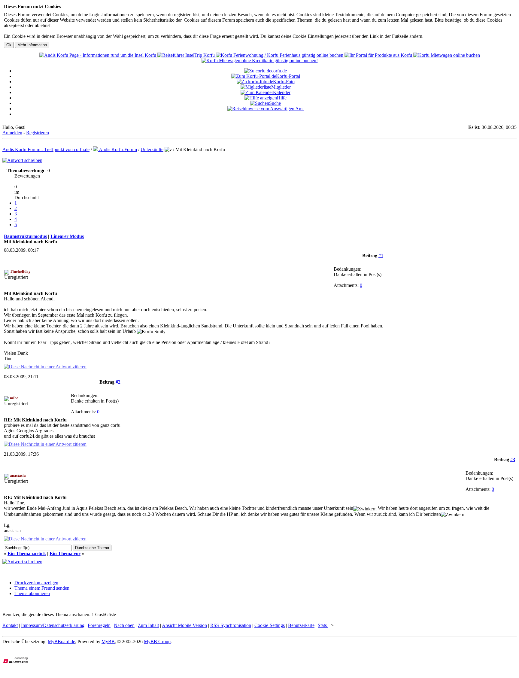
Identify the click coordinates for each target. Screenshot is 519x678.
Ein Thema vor (65, 553)
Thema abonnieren (32, 593)
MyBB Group (157, 641)
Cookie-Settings (269, 625)
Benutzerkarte (301, 625)
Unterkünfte (152, 149)
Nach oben (124, 625)
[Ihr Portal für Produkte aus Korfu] (378, 55)
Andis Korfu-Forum (117, 149)
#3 (512, 459)
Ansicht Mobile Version (184, 625)
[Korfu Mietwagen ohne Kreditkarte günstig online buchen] (260, 60)
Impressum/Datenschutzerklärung (52, 625)
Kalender (281, 92)
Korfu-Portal (288, 76)
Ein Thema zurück (27, 553)
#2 (118, 382)
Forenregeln (99, 625)
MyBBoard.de (61, 641)
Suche (275, 103)
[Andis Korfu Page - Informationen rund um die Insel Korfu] (98, 55)
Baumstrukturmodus (25, 236)
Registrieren (37, 132)
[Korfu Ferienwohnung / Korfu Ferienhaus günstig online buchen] (280, 55)
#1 (380, 255)
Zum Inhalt (148, 625)
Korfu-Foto (284, 81)
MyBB (108, 641)
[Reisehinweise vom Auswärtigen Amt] (265, 108)
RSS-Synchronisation (230, 625)
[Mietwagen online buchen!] (446, 55)
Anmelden (12, 132)
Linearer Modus (67, 236)
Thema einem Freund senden (41, 588)
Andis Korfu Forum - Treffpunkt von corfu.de (46, 149)
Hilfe (282, 97)
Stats (323, 625)
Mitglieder (281, 87)
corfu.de (279, 70)
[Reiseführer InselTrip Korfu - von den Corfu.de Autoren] (186, 55)
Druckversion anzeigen (36, 582)
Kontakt (10, 625)
